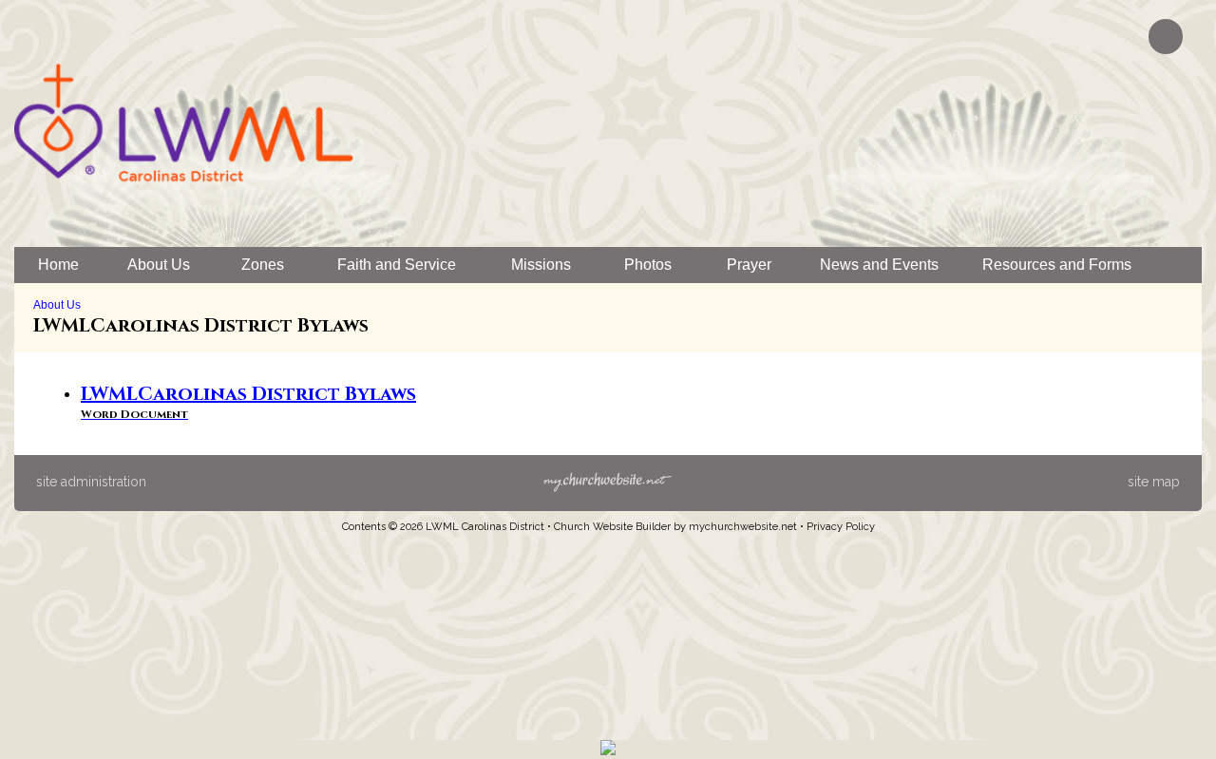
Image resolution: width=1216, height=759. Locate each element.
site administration (91, 481)
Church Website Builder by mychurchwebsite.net (675, 527)
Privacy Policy (841, 527)
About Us (57, 305)
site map (1154, 481)
